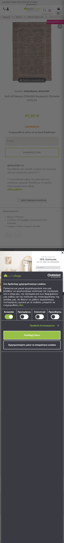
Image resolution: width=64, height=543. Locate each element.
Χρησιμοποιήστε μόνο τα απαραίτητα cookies (32, 345)
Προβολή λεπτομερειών (42, 325)
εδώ (21, 305)
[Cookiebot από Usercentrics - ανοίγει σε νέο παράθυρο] (48, 276)
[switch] (24, 316)
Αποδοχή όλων (32, 335)
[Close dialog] (62, 252)
